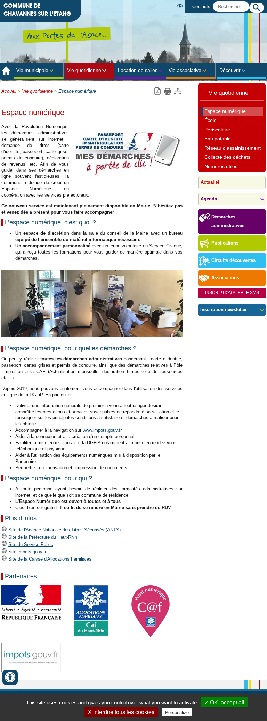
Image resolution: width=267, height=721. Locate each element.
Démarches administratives (227, 221)
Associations (225, 277)
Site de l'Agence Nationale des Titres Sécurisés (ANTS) (64, 529)
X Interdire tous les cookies (121, 712)
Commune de (37, 9)
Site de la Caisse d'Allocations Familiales (49, 559)
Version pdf (157, 91)
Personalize (177, 712)
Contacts (201, 6)
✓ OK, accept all (224, 702)
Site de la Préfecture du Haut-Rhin (42, 537)
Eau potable (217, 138)
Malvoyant (181, 5)
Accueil (8, 91)
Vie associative (185, 70)
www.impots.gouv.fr (102, 430)
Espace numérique (77, 91)
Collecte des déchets (227, 157)
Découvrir (230, 70)
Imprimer (167, 91)
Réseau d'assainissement (232, 148)
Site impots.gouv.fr (27, 551)
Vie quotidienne (84, 70)
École (210, 120)
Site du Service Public (30, 544)
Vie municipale (32, 70)
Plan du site (177, 91)
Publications (224, 243)
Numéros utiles (220, 166)
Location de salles (137, 70)
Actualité (210, 182)
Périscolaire (217, 129)
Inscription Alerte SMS (232, 293)
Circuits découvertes (233, 260)
